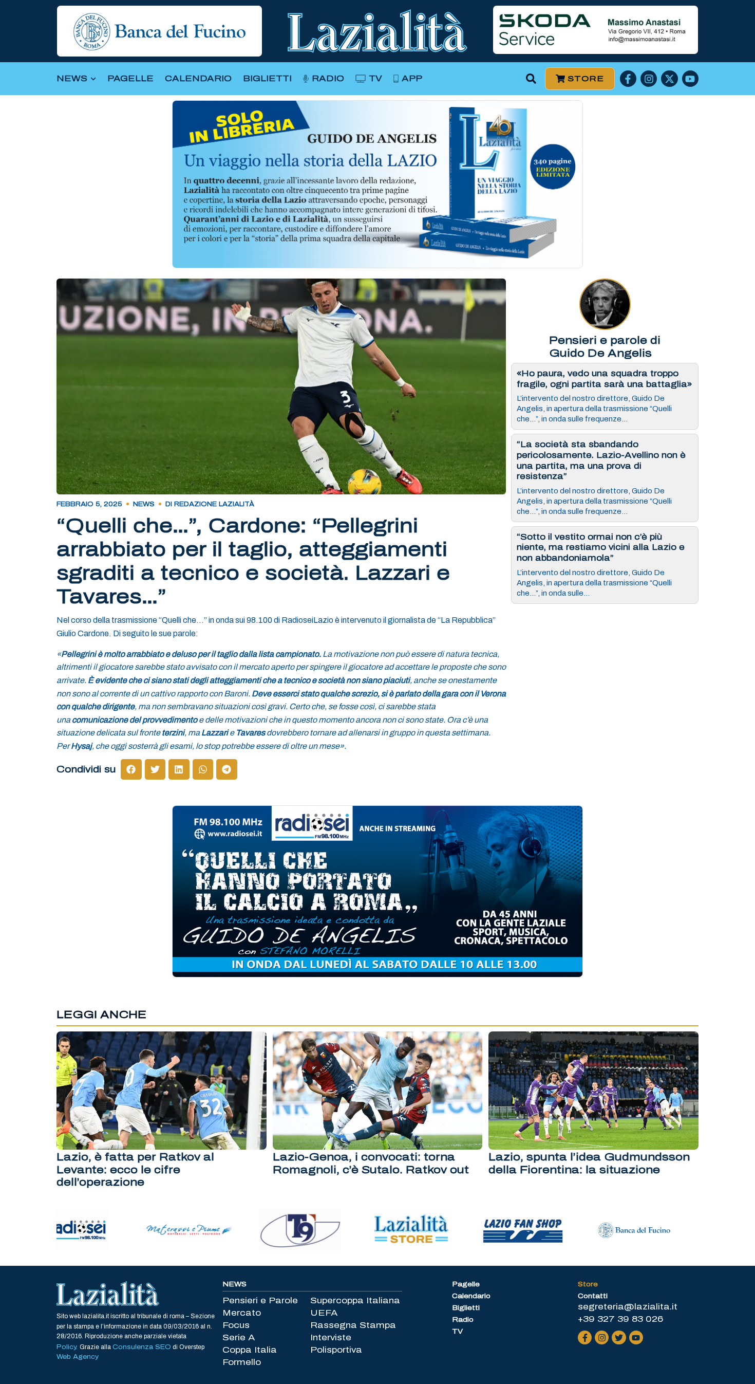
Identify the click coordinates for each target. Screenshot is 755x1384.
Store (588, 1284)
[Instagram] (648, 78)
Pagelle (130, 78)
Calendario (198, 78)
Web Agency (77, 1356)
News (71, 78)
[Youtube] (690, 78)
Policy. (68, 1347)
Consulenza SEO (141, 1347)
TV (375, 78)
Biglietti (267, 78)
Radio (328, 78)
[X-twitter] (669, 78)
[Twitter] (619, 1337)
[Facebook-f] (628, 78)
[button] (531, 78)
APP (412, 78)
